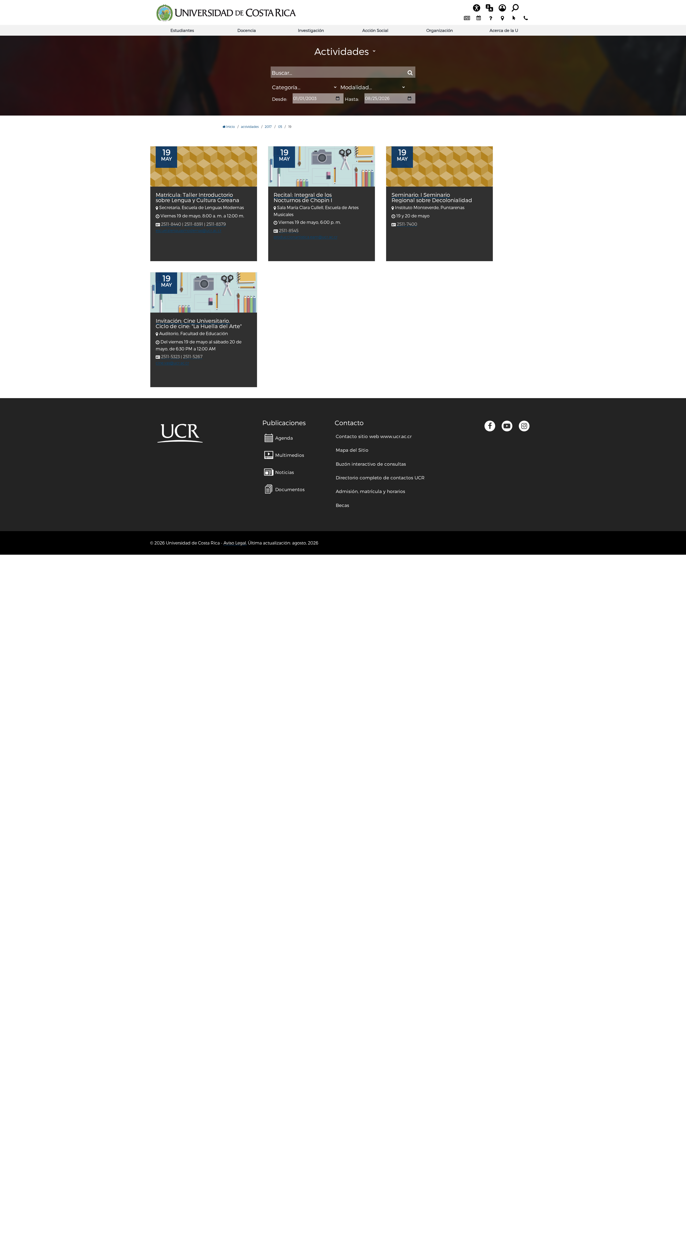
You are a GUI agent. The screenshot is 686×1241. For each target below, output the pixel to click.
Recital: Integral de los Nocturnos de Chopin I (303, 197)
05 (280, 126)
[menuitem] (467, 18)
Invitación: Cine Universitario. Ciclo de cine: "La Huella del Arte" (199, 323)
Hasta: (352, 99)
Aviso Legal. (235, 542)
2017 (268, 126)
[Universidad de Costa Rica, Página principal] (225, 12)
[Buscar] (410, 73)
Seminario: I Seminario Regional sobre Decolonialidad (432, 197)
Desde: (279, 99)
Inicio (230, 126)
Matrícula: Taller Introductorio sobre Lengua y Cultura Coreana (197, 197)
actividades (250, 126)
